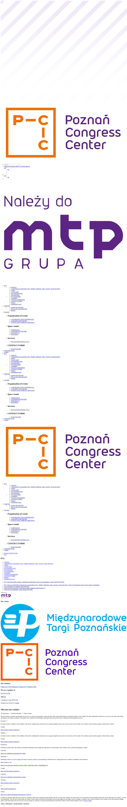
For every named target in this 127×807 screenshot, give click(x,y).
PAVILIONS (14, 334)
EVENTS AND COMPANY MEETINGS (23, 322)
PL (8, 169)
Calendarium (25, 582)
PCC (5, 285)
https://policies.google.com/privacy (10, 730)
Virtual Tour (7, 166)
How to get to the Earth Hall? (19, 309)
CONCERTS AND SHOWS (19, 321)
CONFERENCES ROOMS (19, 331)
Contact (6, 352)
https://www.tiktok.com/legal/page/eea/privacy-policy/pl (16, 794)
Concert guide (15, 292)
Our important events (17, 293)
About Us (13, 287)
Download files (15, 295)
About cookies (28, 713)
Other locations (17, 582)
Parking (13, 303)
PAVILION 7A (15, 333)
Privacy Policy (88, 800)
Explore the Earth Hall (17, 307)
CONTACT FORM (16, 301)
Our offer (6, 312)
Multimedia (32, 582)
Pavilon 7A (42, 588)
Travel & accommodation (18, 299)
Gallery (13, 290)
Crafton (17, 703)
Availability (14, 298)
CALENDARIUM (24, 166)
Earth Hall (7, 306)
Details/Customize (16, 713)
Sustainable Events (16, 304)
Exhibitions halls (34, 588)
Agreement (6, 713)
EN (5, 168)
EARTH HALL (15, 330)
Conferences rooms (24, 588)
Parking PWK (15, 166)
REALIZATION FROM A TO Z (20, 341)
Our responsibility (16, 296)
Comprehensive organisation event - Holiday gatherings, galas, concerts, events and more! (35, 289)
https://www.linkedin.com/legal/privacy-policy (13, 753)
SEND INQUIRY (16, 349)
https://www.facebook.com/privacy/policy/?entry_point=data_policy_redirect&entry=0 (24, 765)
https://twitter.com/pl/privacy (8, 789)
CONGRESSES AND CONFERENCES (22, 319)
